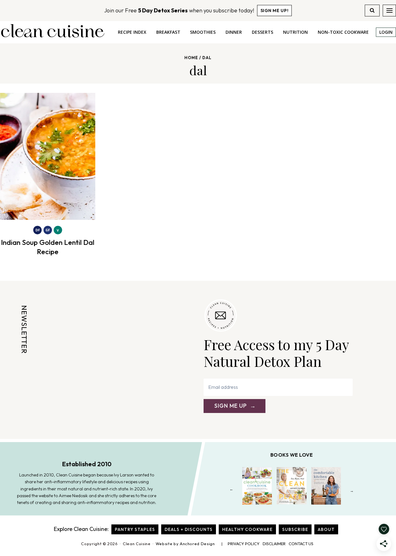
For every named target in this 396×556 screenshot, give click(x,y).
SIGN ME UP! (274, 10)
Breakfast (168, 32)
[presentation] (47, 156)
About (326, 529)
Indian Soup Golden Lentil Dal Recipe (47, 247)
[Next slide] (352, 490)
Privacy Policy (244, 543)
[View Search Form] (372, 10)
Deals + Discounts (189, 529)
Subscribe (295, 529)
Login (386, 32)
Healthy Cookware (247, 529)
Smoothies (203, 32)
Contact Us (301, 543)
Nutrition (295, 32)
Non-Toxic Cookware (343, 32)
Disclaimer (274, 543)
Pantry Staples (135, 529)
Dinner (234, 32)
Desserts (262, 32)
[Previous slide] (231, 490)
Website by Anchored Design (185, 543)
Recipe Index (132, 32)
